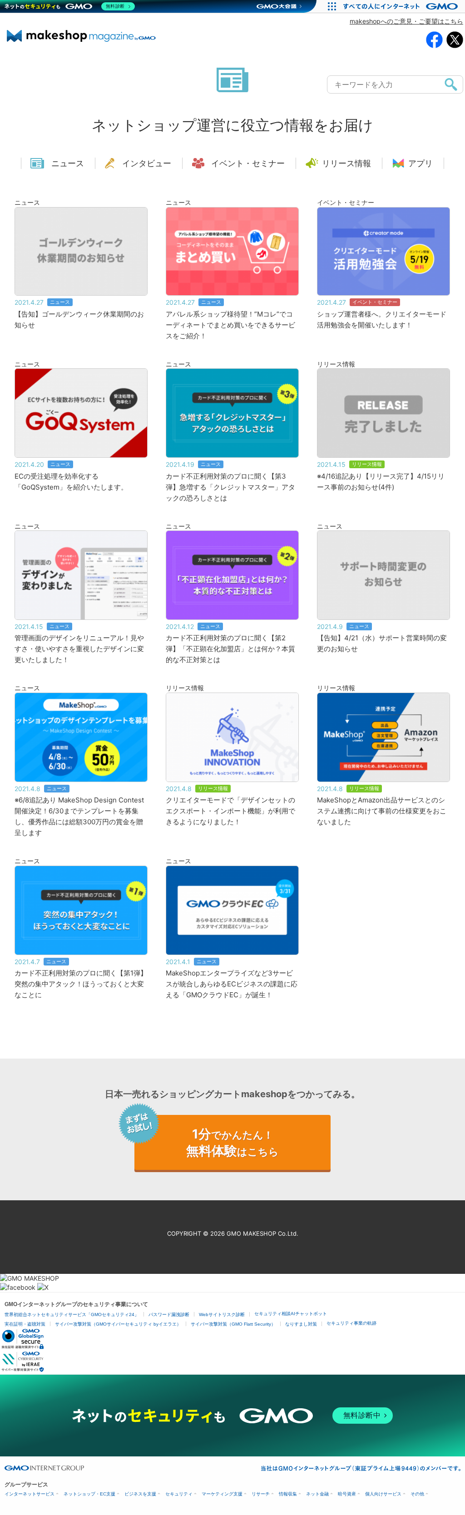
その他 (417, 1493)
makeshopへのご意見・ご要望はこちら (406, 21)
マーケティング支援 (222, 1493)
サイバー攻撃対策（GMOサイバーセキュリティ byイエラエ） (118, 1324)
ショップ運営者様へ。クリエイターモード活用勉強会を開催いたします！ (381, 319)
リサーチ (261, 1493)
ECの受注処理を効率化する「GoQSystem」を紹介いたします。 (71, 481)
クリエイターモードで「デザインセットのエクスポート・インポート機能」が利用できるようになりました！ (230, 811)
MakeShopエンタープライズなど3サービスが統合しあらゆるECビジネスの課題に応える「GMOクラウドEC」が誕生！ (231, 984)
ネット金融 (317, 1493)
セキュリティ (179, 1493)
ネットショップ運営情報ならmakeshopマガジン (81, 36)
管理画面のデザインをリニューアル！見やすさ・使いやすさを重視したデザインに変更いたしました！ (79, 649)
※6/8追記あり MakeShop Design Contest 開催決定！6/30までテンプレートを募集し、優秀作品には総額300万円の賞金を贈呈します (79, 816)
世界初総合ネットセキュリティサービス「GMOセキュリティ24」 (72, 1314)
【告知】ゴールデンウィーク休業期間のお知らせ (79, 319)
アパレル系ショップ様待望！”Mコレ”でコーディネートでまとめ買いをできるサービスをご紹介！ (230, 325)
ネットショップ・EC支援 (89, 1493)
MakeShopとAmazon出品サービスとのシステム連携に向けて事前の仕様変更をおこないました (381, 811)
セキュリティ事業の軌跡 (351, 1323)
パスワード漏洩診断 (168, 1314)
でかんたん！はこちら (232, 1142)
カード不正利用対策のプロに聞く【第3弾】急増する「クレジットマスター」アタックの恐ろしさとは (230, 487)
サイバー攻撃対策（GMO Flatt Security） (233, 1324)
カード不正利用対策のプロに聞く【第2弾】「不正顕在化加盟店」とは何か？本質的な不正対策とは (230, 649)
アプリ (420, 163)
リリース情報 (346, 163)
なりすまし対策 (301, 1324)
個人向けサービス (383, 1493)
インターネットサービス (29, 1493)
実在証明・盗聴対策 (25, 1324)
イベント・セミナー (248, 163)
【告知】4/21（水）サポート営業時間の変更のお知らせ (382, 643)
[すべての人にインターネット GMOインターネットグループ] (401, 6)
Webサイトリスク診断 (222, 1314)
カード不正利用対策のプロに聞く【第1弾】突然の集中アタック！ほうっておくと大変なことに (81, 984)
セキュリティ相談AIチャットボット (290, 1313)
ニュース (67, 163)
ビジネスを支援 (140, 1493)
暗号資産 (347, 1493)
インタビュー (146, 163)
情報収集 (288, 1493)
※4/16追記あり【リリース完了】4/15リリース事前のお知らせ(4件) (381, 481)
